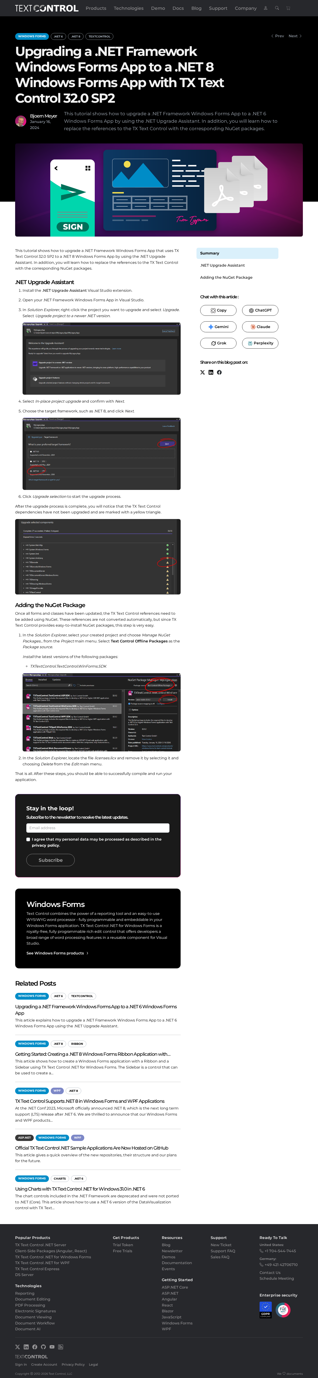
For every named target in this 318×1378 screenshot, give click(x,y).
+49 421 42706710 (281, 1265)
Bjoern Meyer (43, 116)
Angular (169, 1299)
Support (218, 8)
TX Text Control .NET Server (40, 1245)
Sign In (21, 1364)
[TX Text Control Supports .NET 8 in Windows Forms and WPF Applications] (301, 36)
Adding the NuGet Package (226, 277)
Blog (196, 8)
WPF (57, 1090)
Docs (178, 8)
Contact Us (270, 1272)
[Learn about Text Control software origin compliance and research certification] (283, 1310)
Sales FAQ (220, 1257)
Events (168, 1269)
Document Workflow (35, 1323)
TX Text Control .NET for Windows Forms (53, 1257)
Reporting (24, 1293)
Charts (60, 1178)
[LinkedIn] (211, 372)
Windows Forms (32, 36)
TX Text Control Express (37, 1269)
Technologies (129, 8)
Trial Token (123, 1245)
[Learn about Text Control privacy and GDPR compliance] (266, 1310)
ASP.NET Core (175, 1287)
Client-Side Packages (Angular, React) (51, 1251)
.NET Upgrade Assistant (64, 290)
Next (293, 36)
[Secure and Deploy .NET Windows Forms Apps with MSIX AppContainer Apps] (272, 36)
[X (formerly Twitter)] (202, 372)
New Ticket (221, 1245)
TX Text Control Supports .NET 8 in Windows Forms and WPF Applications (89, 1101)
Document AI (28, 1329)
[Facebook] (219, 372)
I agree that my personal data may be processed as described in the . (97, 842)
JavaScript (172, 1317)
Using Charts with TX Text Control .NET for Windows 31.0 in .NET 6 (80, 1189)
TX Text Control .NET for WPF (42, 1263)
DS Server (24, 1275)
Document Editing (32, 1299)
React (167, 1305)
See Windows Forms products (55, 953)
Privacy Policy (73, 1364)
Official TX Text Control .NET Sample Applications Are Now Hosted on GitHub (91, 1148)
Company (246, 8)
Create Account (44, 1364)
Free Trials (122, 1251)
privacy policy (45, 845)
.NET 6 (58, 36)
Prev (279, 36)
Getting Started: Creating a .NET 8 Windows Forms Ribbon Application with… (92, 1054)
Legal (93, 1364)
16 (48, 121)
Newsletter (172, 1251)
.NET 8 (75, 36)
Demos (168, 1257)
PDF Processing (30, 1305)
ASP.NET (24, 1137)
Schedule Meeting (277, 1278)
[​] (265, 8)
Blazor (168, 1311)
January (37, 121)
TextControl (99, 36)
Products (96, 8)
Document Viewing (33, 1317)
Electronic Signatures (35, 1311)
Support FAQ (223, 1251)
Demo (158, 8)
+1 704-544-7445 (280, 1251)
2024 (34, 128)
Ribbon (77, 1043)
